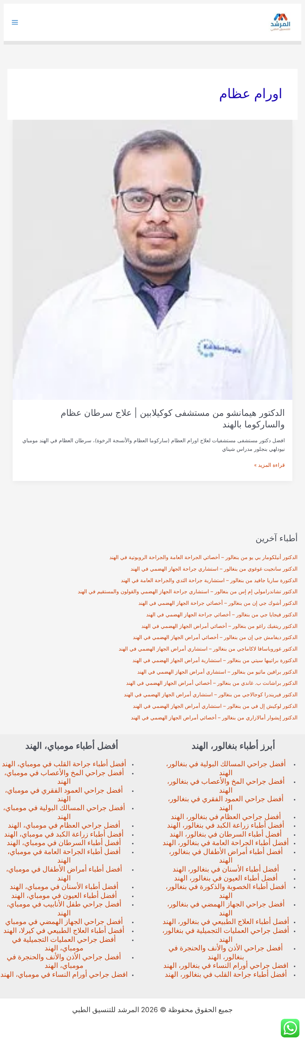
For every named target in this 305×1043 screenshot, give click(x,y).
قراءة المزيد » (269, 465)
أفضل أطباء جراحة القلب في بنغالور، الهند (226, 974)
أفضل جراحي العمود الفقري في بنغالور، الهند (225, 803)
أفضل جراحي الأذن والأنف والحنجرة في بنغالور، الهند (225, 952)
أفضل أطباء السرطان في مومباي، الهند (64, 842)
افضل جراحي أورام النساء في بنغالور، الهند (225, 965)
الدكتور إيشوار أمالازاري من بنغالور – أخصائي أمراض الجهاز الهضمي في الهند (214, 718)
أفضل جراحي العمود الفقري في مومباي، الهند (64, 794)
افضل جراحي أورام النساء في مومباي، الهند (64, 974)
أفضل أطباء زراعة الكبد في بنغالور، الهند (225, 825)
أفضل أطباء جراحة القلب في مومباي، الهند (64, 764)
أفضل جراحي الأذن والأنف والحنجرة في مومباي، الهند (64, 961)
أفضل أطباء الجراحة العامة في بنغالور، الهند (226, 842)
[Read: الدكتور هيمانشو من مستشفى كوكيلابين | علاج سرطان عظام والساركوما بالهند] (153, 259)
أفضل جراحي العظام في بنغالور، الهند (226, 816)
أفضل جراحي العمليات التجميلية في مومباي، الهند (64, 944)
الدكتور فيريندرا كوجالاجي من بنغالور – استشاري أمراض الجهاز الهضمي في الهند (211, 694)
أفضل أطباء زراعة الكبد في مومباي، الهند (63, 834)
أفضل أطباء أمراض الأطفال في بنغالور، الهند (226, 856)
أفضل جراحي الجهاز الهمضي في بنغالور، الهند (226, 908)
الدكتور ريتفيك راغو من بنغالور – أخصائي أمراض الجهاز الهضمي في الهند (219, 626)
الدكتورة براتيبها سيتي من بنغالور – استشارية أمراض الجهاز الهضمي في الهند (215, 660)
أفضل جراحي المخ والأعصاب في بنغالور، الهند (226, 786)
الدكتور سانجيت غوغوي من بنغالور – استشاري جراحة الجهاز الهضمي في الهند (214, 569)
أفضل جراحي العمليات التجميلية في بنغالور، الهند (225, 935)
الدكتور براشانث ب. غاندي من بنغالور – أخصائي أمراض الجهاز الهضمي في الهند (212, 683)
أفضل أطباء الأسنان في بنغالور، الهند (226, 869)
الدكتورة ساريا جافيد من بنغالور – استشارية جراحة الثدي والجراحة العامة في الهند (209, 580)
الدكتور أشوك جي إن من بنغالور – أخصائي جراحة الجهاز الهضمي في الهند (218, 603)
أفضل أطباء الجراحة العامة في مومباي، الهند (64, 856)
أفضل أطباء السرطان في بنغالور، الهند (226, 834)
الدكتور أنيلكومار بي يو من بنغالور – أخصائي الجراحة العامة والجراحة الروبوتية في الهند (203, 557)
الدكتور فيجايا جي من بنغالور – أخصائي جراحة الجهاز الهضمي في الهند (222, 614)
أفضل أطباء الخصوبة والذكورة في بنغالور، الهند (226, 891)
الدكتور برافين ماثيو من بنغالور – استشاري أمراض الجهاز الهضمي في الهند (217, 672)
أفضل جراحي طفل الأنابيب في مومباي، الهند (64, 908)
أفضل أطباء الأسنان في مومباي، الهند (64, 886)
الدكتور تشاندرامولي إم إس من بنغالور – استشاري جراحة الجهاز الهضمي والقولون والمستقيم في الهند (188, 591)
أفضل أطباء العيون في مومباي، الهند (64, 895)
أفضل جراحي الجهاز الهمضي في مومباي (64, 921)
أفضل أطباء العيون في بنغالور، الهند (225, 878)
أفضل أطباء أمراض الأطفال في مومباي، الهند (64, 873)
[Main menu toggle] (15, 22)
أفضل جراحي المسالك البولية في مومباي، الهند (64, 812)
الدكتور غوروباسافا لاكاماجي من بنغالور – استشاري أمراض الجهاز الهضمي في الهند (208, 649)
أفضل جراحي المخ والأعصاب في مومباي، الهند (64, 777)
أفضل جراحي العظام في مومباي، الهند (64, 825)
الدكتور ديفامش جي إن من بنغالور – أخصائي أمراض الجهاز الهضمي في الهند (215, 637)
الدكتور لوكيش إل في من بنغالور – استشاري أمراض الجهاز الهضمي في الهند (215, 706)
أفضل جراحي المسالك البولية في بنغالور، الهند (226, 768)
